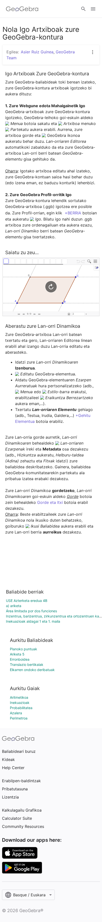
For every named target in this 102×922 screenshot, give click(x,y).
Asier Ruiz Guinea (37, 51)
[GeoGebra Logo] (22, 8)
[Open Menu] (93, 9)
